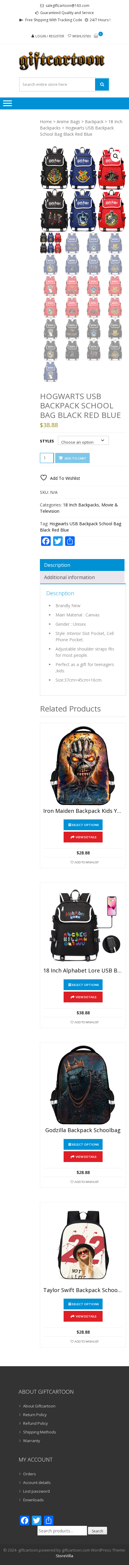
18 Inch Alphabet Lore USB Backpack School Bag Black (83, 970)
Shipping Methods (39, 1432)
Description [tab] (57, 565)
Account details (37, 1482)
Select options (85, 825)
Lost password (36, 1491)
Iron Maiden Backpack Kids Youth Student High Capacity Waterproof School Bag (83, 811)
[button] (115, 156)
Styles (47, 441)
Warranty (31, 1440)
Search (97, 1531)
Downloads (33, 1500)
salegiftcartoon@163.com (67, 5)
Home (46, 121)
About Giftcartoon (39, 1406)
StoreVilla (64, 1555)
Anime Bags (68, 121)
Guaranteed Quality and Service (67, 12)
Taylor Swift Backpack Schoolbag (83, 1290)
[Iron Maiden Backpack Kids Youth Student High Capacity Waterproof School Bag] (83, 765)
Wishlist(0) (81, 36)
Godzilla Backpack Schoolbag (83, 1130)
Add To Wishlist (86, 862)
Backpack (94, 121)
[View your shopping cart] (96, 36)
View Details (86, 837)
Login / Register (49, 36)
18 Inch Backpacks (81, 505)
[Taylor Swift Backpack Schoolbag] (83, 1245)
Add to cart (75, 458)
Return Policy (35, 1414)
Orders (29, 1474)
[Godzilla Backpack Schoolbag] (83, 1085)
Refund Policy (35, 1423)
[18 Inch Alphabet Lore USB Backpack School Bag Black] (83, 925)
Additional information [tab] (69, 577)
